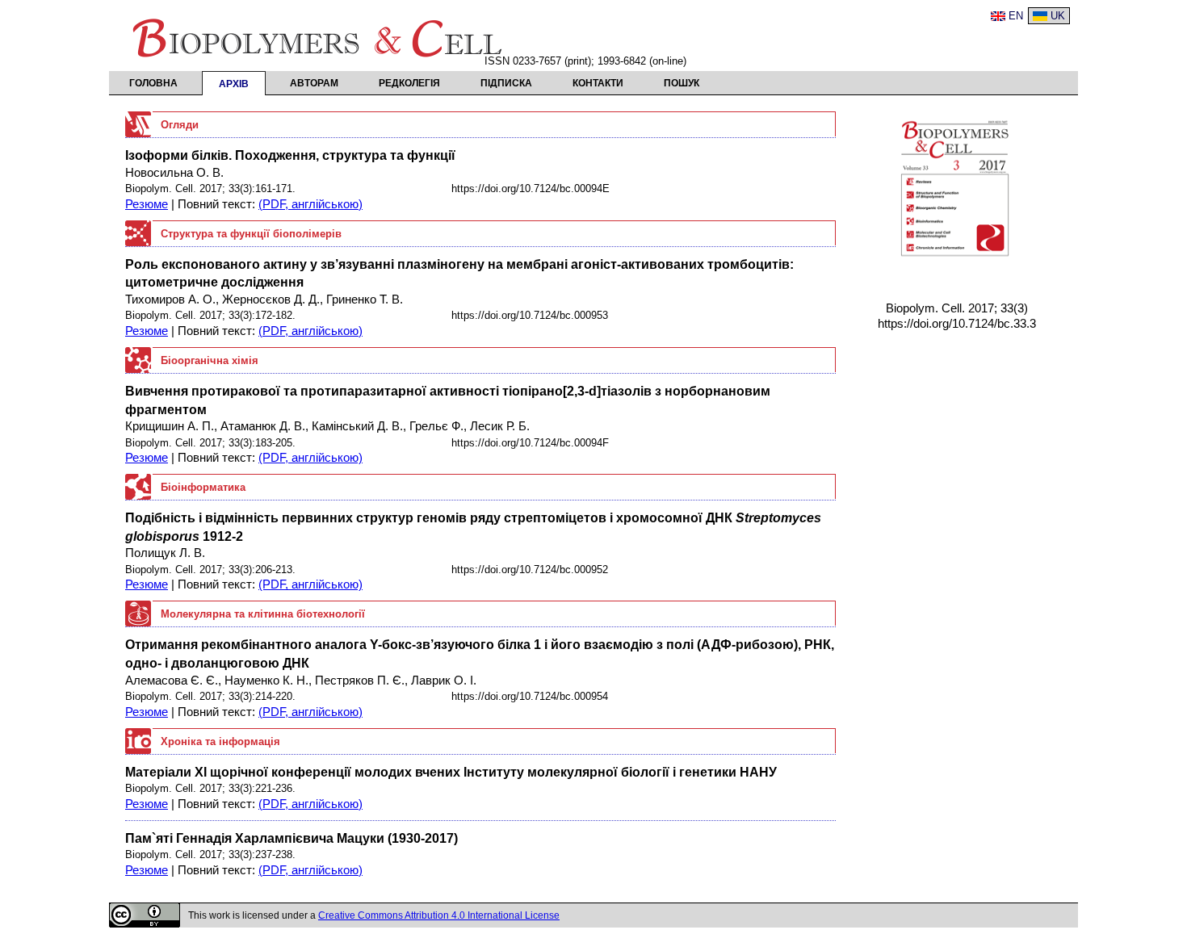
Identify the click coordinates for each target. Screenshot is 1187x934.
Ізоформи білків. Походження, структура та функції (290, 155)
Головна (153, 83)
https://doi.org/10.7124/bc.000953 (529, 315)
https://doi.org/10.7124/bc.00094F (530, 443)
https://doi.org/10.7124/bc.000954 (529, 696)
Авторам (314, 83)
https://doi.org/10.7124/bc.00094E (530, 188)
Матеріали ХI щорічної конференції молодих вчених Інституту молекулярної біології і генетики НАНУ (451, 771)
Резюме (146, 204)
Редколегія (409, 83)
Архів (234, 84)
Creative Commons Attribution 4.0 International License (439, 915)
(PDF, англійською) (310, 204)
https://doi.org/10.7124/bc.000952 (529, 569)
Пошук (681, 83)
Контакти (598, 83)
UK (1058, 16)
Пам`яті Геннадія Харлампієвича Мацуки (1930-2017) (291, 838)
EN (1016, 16)
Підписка (506, 83)
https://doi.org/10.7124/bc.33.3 (957, 323)
